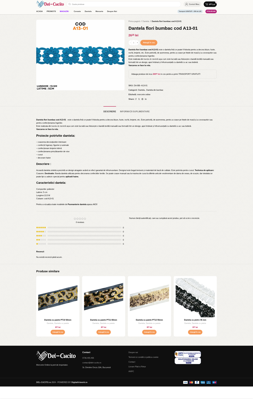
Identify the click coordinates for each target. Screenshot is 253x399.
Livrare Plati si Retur (137, 366)
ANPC (131, 371)
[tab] (109, 110)
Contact (131, 362)
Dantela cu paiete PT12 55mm (149, 320)
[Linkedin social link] (145, 99)
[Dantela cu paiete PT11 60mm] (103, 297)
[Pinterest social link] (142, 99)
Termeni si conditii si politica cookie (143, 357)
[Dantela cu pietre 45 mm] (195, 297)
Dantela (145, 21)
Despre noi (133, 352)
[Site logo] (50, 4)
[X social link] (139, 99)
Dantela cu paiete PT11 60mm (103, 320)
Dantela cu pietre (199, 323)
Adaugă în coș (149, 43)
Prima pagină (134, 21)
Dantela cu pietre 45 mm (195, 320)
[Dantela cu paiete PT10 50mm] (57, 297)
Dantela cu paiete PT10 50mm (57, 320)
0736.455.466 (211, 11)
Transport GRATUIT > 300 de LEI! (190, 11)
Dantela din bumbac (154, 90)
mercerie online (143, 94)
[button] (58, 332)
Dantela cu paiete (61, 323)
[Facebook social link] (136, 99)
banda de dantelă (151, 59)
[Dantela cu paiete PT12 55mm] (149, 297)
